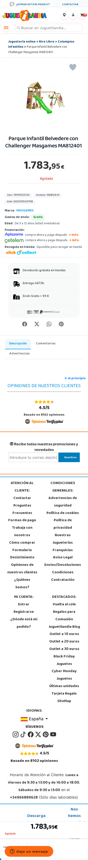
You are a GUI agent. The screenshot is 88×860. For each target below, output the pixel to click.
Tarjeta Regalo (64, 694)
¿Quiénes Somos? (22, 583)
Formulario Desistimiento (22, 554)
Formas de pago (22, 520)
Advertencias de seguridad (63, 502)
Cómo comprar (22, 543)
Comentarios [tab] (45, 343)
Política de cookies (62, 513)
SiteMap (64, 701)
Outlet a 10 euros (64, 634)
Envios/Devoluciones (62, 565)
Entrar (23, 604)
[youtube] (53, 734)
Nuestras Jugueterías (63, 539)
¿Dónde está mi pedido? (23, 623)
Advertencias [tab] (19, 353)
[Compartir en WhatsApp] (49, 324)
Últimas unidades (64, 686)
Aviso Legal (63, 557)
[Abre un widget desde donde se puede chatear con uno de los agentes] (29, 852)
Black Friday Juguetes (64, 660)
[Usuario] (73, 15)
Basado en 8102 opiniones (44, 411)
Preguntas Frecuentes (22, 509)
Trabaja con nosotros (22, 531)
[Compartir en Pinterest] (61, 324)
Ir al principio (75, 378)
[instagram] (16, 734)
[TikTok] (23, 734)
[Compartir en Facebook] (24, 324)
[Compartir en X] (36, 324)
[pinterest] (46, 734)
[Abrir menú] (6, 28)
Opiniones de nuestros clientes (22, 568)
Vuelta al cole (64, 604)
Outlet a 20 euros (64, 642)
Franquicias (63, 550)
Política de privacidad (63, 524)
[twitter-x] (38, 734)
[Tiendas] (64, 15)
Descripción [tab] (18, 343)
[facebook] (31, 734)
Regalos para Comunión (64, 615)
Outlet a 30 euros (64, 649)
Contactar (22, 498)
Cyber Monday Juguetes (64, 675)
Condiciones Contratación (62, 576)
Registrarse (24, 612)
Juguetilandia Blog (64, 627)
